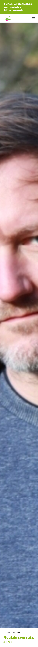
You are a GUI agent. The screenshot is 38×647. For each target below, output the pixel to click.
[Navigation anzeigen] (33, 18)
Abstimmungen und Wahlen (14, 632)
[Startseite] (8, 18)
